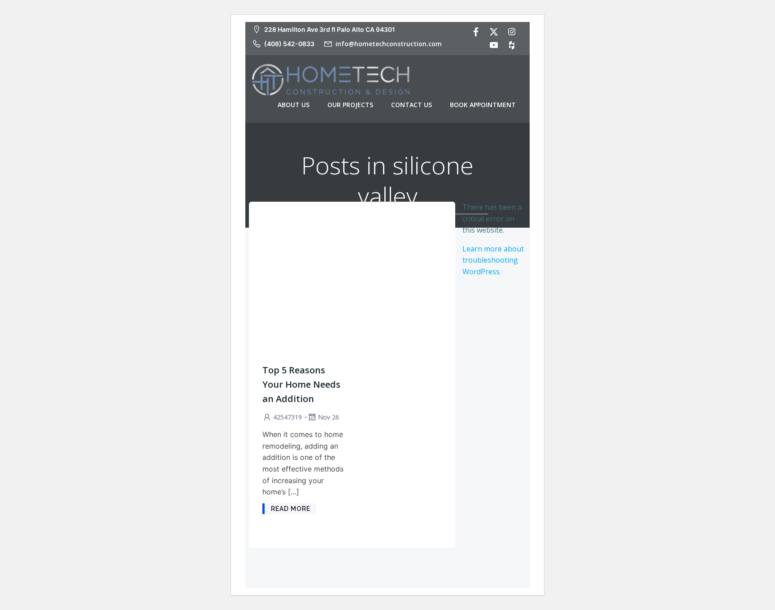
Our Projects (350, 104)
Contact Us (411, 104)
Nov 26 (328, 417)
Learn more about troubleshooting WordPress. (493, 260)
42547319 (287, 417)
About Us (293, 104)
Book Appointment (483, 104)
